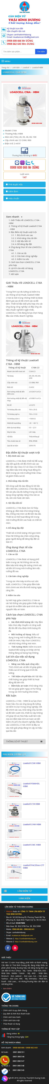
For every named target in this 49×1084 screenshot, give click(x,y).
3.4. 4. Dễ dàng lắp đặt (21, 244)
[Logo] (24, 7)
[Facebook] (8, 950)
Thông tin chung (9, 1005)
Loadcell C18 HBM (31, 804)
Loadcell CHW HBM (32, 824)
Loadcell (26, 67)
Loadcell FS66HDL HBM (31, 784)
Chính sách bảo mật (11, 1020)
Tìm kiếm (41, 52)
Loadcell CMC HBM (32, 844)
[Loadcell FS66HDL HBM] (14, 789)
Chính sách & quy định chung (15, 1010)
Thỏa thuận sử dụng (11, 1024)
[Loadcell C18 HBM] (14, 810)
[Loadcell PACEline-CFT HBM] (14, 871)
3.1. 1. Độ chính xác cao (22, 235)
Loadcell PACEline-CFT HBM (33, 866)
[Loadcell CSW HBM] (14, 769)
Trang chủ (5, 67)
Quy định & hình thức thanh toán (16, 1013)
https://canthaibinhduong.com (26, 942)
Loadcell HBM (37, 67)
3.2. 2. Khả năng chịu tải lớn (24, 238)
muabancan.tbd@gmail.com (22, 935)
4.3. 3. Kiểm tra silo (20, 259)
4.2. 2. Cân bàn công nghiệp (24, 256)
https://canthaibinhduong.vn (25, 939)
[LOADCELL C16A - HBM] (24, 105)
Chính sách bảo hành (12, 1017)
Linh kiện (16, 67)
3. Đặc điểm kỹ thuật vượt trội (23, 232)
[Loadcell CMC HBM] (14, 850)
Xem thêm (7, 988)
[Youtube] (15, 950)
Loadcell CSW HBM (32, 763)
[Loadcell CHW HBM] (14, 830)
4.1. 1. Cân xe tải (18, 253)
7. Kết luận (14, 274)
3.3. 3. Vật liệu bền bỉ (21, 241)
